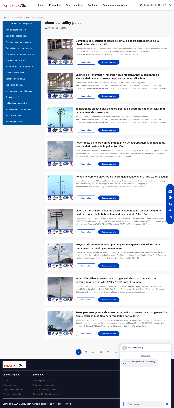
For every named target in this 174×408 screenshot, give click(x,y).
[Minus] (167, 347)
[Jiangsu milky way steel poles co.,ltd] (16, 5)
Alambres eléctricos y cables (18, 109)
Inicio (41, 5)
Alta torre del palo (13, 115)
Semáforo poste (12, 97)
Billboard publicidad (14, 122)
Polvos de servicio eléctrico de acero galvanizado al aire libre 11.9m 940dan (122, 176)
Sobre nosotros (74, 5)
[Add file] (123, 404)
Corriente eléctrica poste (16, 36)
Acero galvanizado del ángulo (18, 91)
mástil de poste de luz (15, 79)
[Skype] (170, 204)
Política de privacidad (12, 394)
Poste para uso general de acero (20, 54)
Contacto (93, 5)
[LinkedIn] (170, 216)
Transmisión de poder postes (18, 48)
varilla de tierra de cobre (16, 103)
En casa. (6, 380)
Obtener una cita (109, 62)
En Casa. (6, 17)
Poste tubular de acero (15, 60)
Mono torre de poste (14, 85)
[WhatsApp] (170, 197)
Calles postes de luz (14, 73)
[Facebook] (170, 210)
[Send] (168, 404)
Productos (55, 5)
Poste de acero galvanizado (18, 42)
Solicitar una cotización (115, 5)
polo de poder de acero (15, 30)
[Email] (170, 191)
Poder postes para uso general (19, 66)
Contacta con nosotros (13, 390)
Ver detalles (86, 62)
